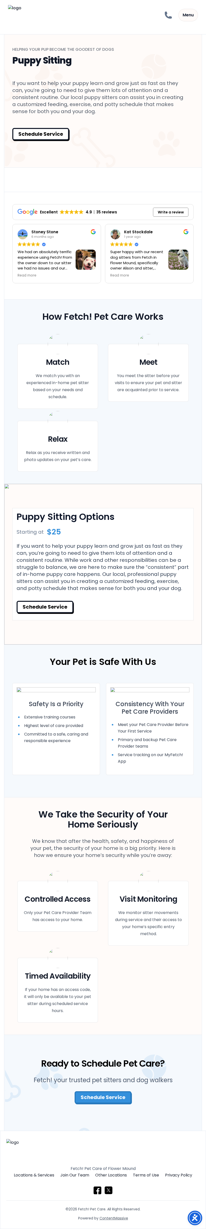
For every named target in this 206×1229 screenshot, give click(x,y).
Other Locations (111, 1175)
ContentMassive (113, 1218)
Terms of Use (146, 1175)
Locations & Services (34, 1175)
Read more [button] (27, 275)
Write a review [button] (171, 212)
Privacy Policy (178, 1175)
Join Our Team (74, 1175)
